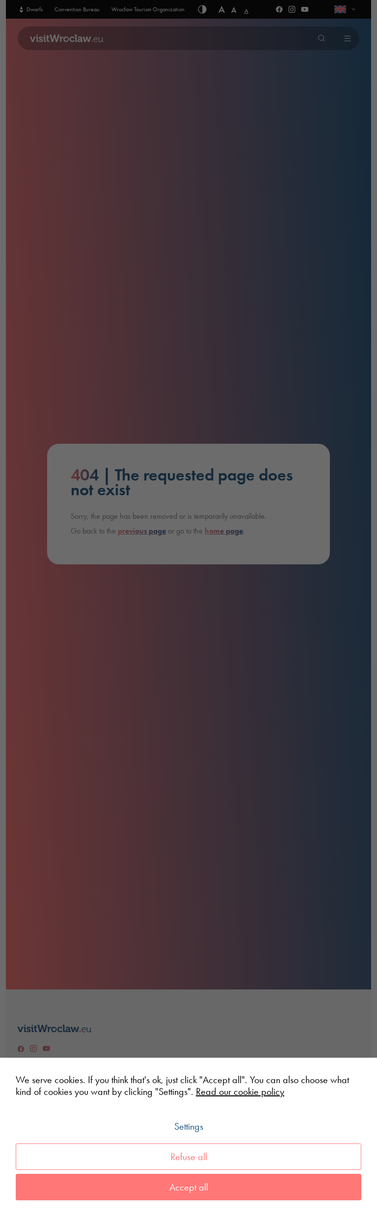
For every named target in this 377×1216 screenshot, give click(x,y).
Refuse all (188, 1157)
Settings (188, 1126)
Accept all (188, 1187)
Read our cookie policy (240, 1091)
